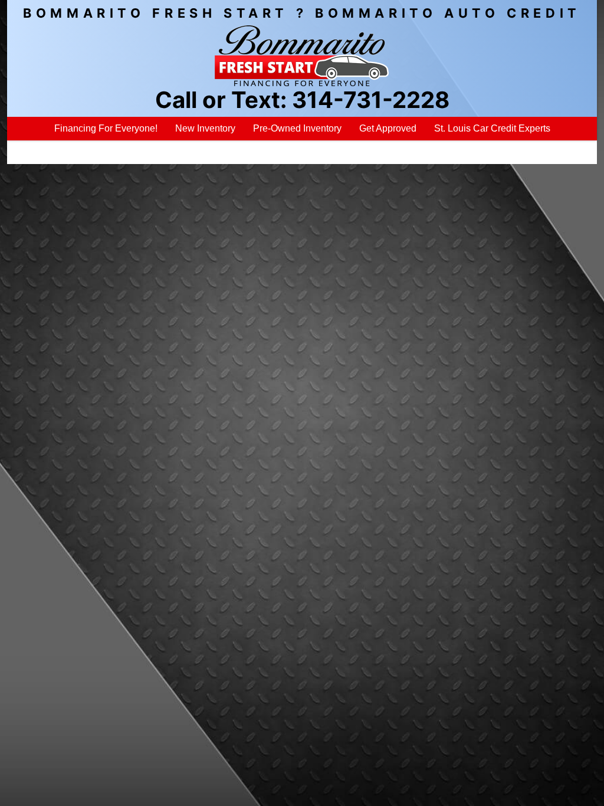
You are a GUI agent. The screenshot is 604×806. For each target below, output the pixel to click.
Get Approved (387, 128)
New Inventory (205, 128)
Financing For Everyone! (105, 128)
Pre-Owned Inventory (297, 128)
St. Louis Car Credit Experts (492, 128)
